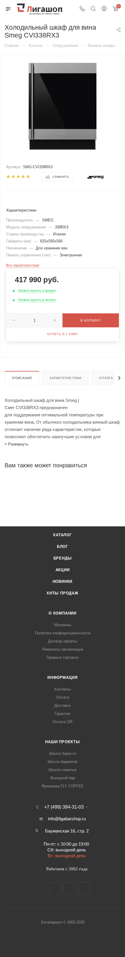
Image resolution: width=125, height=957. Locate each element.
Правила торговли (62, 657)
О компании (62, 613)
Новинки (63, 581)
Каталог (62, 535)
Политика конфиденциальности (62, 633)
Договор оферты (62, 641)
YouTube (70, 888)
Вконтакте (40, 888)
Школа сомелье (62, 770)
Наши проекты (62, 742)
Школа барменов (62, 761)
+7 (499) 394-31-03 (64, 807)
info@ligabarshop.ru (67, 818)
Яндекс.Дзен (84, 888)
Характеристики (65, 378)
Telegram (55, 888)
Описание (22, 378)
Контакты (62, 689)
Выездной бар (62, 778)
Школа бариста (62, 753)
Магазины (62, 625)
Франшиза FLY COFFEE (63, 786)
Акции (63, 570)
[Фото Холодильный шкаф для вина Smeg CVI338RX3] (62, 105)
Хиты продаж (62, 593)
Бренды (62, 558)
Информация (62, 677)
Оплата (106, 378)
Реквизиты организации (62, 649)
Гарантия (62, 713)
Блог (62, 546)
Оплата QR (62, 722)
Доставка (62, 705)
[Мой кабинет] (104, 9)
